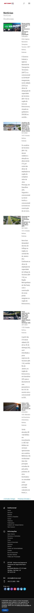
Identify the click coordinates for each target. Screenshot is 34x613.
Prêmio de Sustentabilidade (15, 548)
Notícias (24, 49)
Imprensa (10, 544)
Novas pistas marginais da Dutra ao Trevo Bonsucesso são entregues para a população (26, 29)
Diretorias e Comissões (13, 536)
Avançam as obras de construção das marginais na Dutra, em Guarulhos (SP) (26, 221)
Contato (9, 550)
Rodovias (24, 52)
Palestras (10, 521)
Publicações (10, 523)
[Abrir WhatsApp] (29, 608)
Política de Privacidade (13, 557)
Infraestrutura (25, 420)
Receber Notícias (12, 554)
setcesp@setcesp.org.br (14, 578)
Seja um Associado (12, 542)
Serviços (9, 512)
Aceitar (5, 610)
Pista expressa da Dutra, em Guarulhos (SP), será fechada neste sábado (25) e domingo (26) (26, 317)
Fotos (9, 540)
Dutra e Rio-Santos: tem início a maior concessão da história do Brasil (26, 406)
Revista (9, 546)
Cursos (9, 519)
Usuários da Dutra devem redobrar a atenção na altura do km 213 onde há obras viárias (26, 127)
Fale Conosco (11, 527)
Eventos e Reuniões (12, 517)
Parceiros (10, 538)
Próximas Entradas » (24, 499)
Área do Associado (12, 552)
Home (9, 510)
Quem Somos (11, 534)
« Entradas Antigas (9, 499)
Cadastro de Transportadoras (15, 525)
